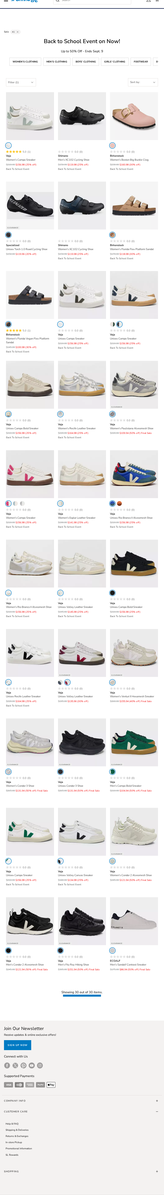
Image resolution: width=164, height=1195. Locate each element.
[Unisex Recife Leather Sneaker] (30, 653)
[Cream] (67, 682)
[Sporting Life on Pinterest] (23, 1065)
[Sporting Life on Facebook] (7, 1065)
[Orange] (119, 503)
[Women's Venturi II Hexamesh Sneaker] (134, 653)
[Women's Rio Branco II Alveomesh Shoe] (30, 564)
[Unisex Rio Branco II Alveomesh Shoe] (134, 474)
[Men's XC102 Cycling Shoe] (82, 116)
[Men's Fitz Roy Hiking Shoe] (82, 921)
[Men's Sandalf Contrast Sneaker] (134, 921)
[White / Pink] (8, 503)
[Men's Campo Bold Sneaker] (134, 742)
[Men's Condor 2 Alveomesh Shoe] (30, 921)
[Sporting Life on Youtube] (32, 1065)
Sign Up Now (18, 1045)
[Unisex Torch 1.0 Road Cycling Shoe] (30, 206)
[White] (8, 145)
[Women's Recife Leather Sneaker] (82, 385)
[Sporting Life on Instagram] (40, 1065)
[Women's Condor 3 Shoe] (30, 742)
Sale (6, 31)
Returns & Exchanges (17, 1136)
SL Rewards (12, 1154)
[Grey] (112, 414)
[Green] (112, 772)
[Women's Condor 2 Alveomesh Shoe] (134, 832)
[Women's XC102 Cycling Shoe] (82, 206)
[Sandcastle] (112, 235)
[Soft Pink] (112, 145)
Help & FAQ (12, 1123)
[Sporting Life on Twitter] (15, 1065)
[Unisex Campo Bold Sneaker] (30, 385)
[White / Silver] (22, 503)
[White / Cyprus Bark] (112, 324)
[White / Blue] (15, 503)
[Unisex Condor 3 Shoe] (82, 742)
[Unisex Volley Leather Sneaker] (82, 564)
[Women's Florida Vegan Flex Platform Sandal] (30, 295)
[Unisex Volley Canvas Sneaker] (82, 832)
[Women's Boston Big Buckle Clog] (134, 116)
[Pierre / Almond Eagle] (8, 414)
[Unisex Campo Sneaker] (82, 295)
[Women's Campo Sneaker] (30, 116)
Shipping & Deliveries (17, 1130)
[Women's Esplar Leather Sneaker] (82, 474)
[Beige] (60, 503)
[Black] (8, 235)
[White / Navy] (119, 324)
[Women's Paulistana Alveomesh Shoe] (134, 385)
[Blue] (112, 503)
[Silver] (60, 414)
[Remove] (17, 32)
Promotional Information (19, 1148)
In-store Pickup (14, 1142)
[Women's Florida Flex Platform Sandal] (134, 206)
